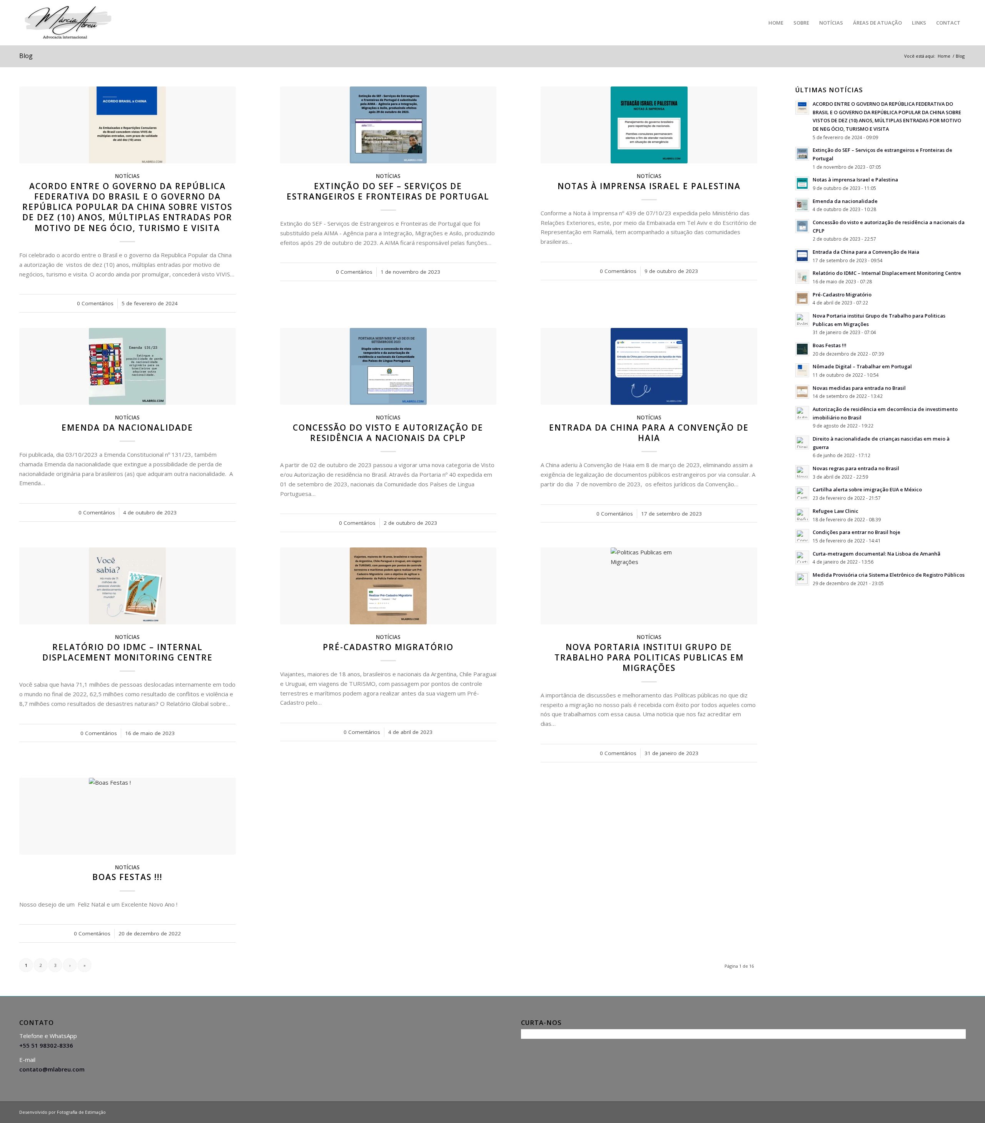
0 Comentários (95, 303)
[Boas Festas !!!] (127, 816)
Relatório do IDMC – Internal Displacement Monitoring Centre (127, 652)
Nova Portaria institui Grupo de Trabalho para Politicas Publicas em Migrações (649, 658)
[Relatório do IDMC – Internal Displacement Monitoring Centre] (127, 585)
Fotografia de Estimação (81, 1112)
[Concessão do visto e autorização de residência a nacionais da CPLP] (388, 366)
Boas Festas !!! (127, 877)
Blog (26, 56)
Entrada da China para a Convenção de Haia (649, 432)
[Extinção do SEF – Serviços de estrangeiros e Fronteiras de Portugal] (388, 125)
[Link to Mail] (948, 1111)
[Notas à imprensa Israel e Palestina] (649, 125)
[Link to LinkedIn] (925, 1111)
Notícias (127, 176)
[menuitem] (775, 22)
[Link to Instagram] (937, 1111)
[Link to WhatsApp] (960, 1111)
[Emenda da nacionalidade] (127, 366)
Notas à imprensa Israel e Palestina (649, 186)
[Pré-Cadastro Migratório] (388, 585)
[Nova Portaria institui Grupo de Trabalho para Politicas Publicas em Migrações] (649, 585)
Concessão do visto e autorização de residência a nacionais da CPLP (388, 432)
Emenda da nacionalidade (127, 427)
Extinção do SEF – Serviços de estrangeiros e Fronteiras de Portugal (388, 191)
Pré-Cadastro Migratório (388, 647)
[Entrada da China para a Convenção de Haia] (649, 366)
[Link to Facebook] (914, 1111)
